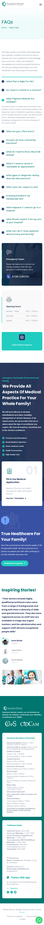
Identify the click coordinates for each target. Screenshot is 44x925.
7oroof (22, 912)
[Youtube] (15, 892)
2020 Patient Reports (22, 345)
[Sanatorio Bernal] (12, 4)
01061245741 (20, 276)
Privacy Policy (32, 916)
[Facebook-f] (8, 892)
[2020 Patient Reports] (22, 337)
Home (4, 27)
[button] (39, 920)
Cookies (22, 919)
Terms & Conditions (14, 916)
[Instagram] (11, 892)
